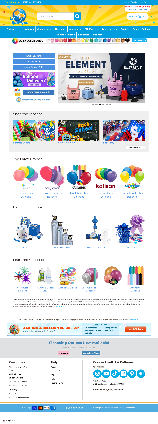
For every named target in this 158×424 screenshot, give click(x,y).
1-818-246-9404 (99, 381)
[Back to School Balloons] (79, 130)
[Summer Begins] (34, 130)
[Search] (77, 16)
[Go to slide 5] (107, 104)
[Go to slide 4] (103, 104)
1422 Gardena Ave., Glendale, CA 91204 (110, 384)
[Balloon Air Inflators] (28, 229)
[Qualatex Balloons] (79, 177)
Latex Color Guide (16, 374)
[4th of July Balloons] (124, 130)
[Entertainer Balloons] (135, 275)
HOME (25, 2)
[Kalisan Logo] (105, 177)
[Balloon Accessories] (130, 229)
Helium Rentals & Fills (18, 386)
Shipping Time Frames (18, 382)
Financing (13, 390)
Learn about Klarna (91, 353)
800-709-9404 (35, 2)
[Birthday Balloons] (67, 275)
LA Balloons (113, 408)
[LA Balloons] (19, 16)
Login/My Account (58, 371)
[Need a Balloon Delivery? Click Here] (34, 79)
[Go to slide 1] (93, 104)
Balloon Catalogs (16, 378)
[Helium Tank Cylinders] (62, 229)
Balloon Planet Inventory (19, 397)
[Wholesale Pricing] (79, 334)
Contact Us (148, 2)
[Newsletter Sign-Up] (34, 92)
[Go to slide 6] (110, 104)
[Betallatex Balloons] (52, 177)
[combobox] (55, 16)
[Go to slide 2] (96, 104)
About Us (12, 394)
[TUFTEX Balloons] (25, 177)
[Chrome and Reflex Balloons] (90, 275)
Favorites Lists (137, 2)
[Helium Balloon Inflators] (96, 229)
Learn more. (135, 320)
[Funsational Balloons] (132, 177)
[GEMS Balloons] (112, 275)
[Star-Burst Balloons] (22, 275)
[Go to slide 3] (100, 104)
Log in (126, 2)
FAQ (53, 375)
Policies (54, 379)
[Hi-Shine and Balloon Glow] (45, 275)
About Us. (59, 306)
